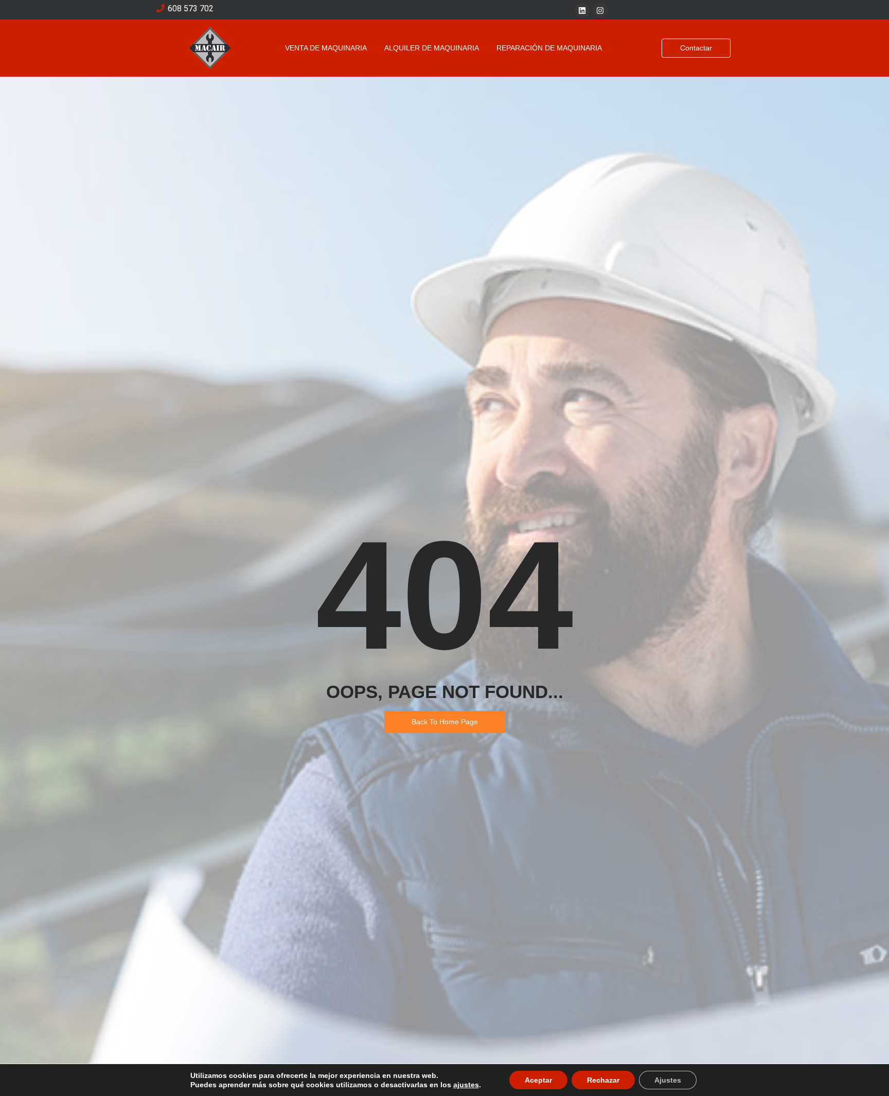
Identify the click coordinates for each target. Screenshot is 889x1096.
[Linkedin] (582, 10)
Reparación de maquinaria (549, 48)
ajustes (466, 1085)
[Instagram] (600, 10)
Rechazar (603, 1080)
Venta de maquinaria (326, 48)
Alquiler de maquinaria (431, 48)
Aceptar (538, 1080)
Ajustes (667, 1080)
